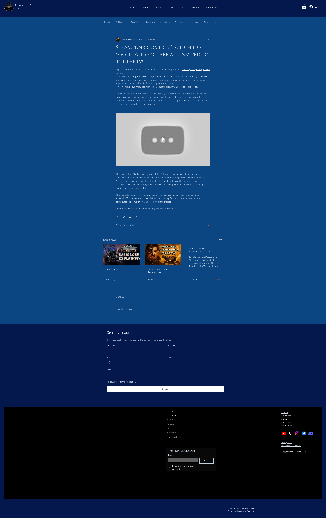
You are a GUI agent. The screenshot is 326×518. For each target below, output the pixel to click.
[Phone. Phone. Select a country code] (110, 362)
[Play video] (163, 139)
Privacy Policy (287, 442)
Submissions (135, 22)
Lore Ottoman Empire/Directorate (201, 250)
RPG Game (286, 422)
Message (110, 369)
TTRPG (170, 419)
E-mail (170, 358)
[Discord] (310, 433)
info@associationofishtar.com (293, 451)
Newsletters (150, 22)
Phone (109, 358)
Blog (169, 428)
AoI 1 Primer (113, 269)
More (216, 22)
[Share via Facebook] (117, 217)
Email (171, 455)
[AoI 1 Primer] (121, 254)
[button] (304, 6)
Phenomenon (193, 22)
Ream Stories (287, 425)
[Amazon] (290, 433)
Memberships (174, 437)
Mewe (284, 419)
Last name (171, 346)
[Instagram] (297, 433)
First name (111, 346)
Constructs (179, 22)
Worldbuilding (120, 22)
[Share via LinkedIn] (129, 217)
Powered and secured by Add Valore (242, 511)
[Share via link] (136, 217)
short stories (165, 22)
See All (220, 239)
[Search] (297, 6)
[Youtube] (283, 433)
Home (170, 411)
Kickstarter (286, 415)
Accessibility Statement (291, 445)
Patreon (284, 412)
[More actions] (208, 39)
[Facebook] (304, 433)
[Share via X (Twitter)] (123, 217)
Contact (170, 424)
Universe (171, 415)
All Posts (106, 22)
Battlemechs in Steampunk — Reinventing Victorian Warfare (162, 271)
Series (206, 22)
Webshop (171, 432)
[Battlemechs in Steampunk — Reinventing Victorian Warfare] (163, 254)
